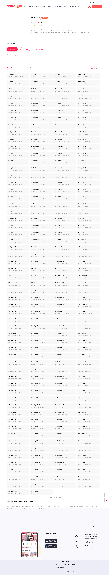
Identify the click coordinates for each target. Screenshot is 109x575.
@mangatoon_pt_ (89, 547)
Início (25, 6)
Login (87, 2)
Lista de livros (46, 6)
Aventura (37, 19)
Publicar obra (97, 6)
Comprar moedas (74, 6)
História (92, 2)
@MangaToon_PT (89, 542)
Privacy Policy (65, 561)
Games (65, 6)
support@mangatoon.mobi (91, 534)
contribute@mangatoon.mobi (91, 538)
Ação (12, 10)
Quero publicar (57, 6)
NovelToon (37, 6)
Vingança (42, 19)
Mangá (31, 6)
